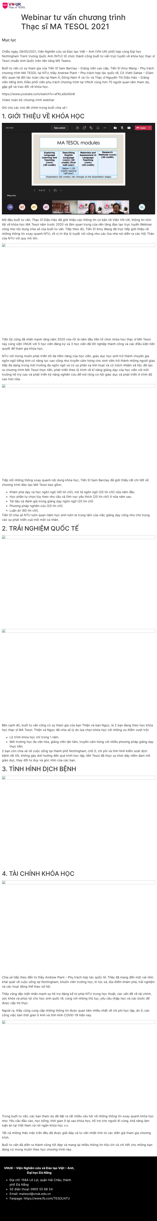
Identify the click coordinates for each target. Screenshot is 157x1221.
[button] (116, 5)
